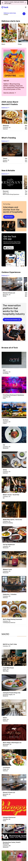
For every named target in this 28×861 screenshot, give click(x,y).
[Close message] (25, 3)
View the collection (8, 92)
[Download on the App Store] (14, 247)
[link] (12, 120)
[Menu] (25, 7)
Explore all (5, 107)
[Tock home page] (5, 7)
